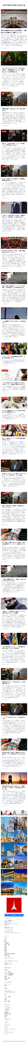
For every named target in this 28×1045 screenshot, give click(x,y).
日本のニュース (8, 963)
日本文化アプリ (8, 922)
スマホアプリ (7, 918)
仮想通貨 (6, 1012)
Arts (5, 994)
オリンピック (7, 1024)
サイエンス (7, 1004)
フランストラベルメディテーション (12, 932)
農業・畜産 (7, 978)
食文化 (6, 969)
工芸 (5, 998)
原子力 (6, 1015)
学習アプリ (7, 925)
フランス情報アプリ (9, 920)
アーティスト (7, 990)
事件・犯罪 (7, 944)
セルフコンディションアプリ (11, 923)
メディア (6, 1011)
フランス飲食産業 (8, 975)
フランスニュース (8, 931)
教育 (5, 947)
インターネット (8, 1008)
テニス (6, 1030)
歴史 (5, 949)
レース (6, 1033)
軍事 (5, 950)
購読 (14, 915)
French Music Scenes (9, 992)
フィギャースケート (9, 1032)
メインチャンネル (8, 929)
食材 (5, 976)
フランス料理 (7, 972)
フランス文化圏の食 (9, 973)
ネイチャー (7, 1020)
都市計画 (6, 955)
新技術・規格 (7, 1014)
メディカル (7, 1006)
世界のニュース (8, 964)
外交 (5, 946)
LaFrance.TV (10, 927)
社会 (5, 938)
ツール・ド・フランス (9, 1029)
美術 (5, 999)
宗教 (5, 952)
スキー (6, 1027)
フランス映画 (7, 996)
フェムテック (7, 1018)
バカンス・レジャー (9, 958)
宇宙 (5, 1017)
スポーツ (6, 1022)
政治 (5, 941)
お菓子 (6, 979)
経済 (5, 940)
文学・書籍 (7, 1001)
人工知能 (6, 1009)
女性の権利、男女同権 (9, 953)
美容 (5, 985)
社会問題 (6, 943)
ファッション (7, 984)
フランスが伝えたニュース (10, 961)
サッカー (6, 1026)
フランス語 (7, 956)
